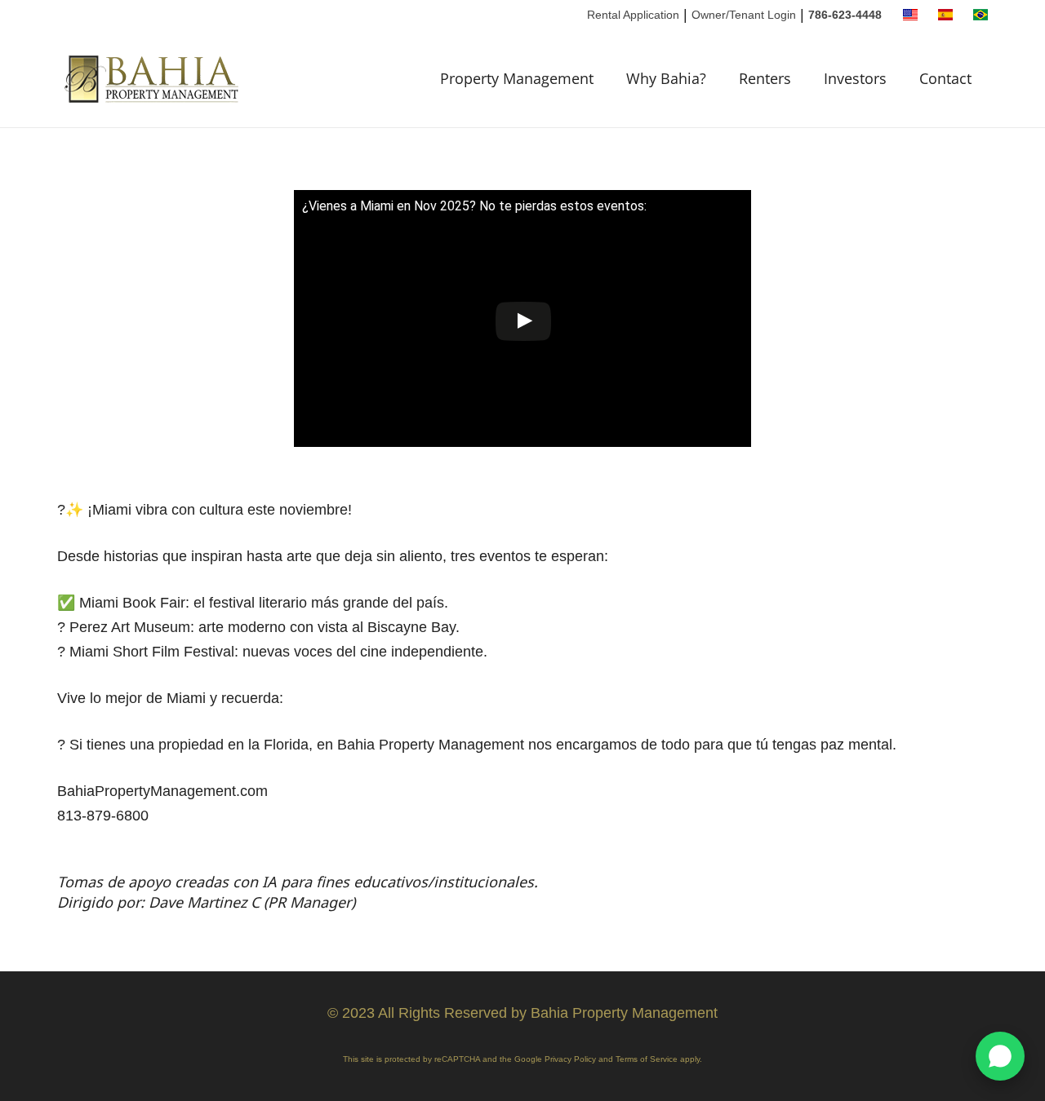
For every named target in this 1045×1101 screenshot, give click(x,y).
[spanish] (945, 14)
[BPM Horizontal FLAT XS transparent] (153, 78)
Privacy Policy (570, 1059)
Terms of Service (647, 1059)
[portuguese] (980, 14)
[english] (910, 14)
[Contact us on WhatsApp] (1000, 1056)
